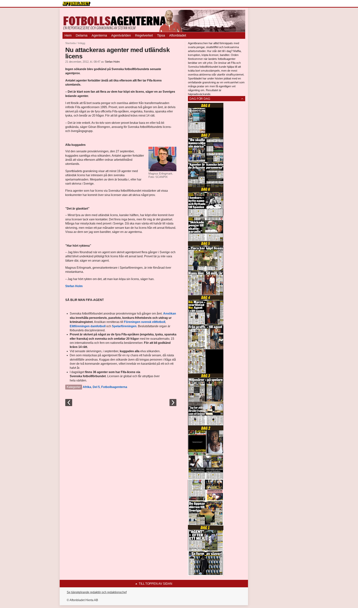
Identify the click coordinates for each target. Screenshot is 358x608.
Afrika (87, 387)
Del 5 (96, 387)
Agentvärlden (121, 35)
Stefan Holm (112, 61)
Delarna (81, 35)
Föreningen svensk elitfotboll (144, 321)
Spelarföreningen (124, 326)
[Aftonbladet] (76, 4)
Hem (68, 35)
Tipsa (161, 35)
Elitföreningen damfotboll (88, 326)
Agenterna (99, 35)
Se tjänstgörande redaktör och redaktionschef (97, 592)
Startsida (70, 43)
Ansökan (169, 313)
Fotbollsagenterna (114, 387)
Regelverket (144, 35)
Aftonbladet (177, 35)
